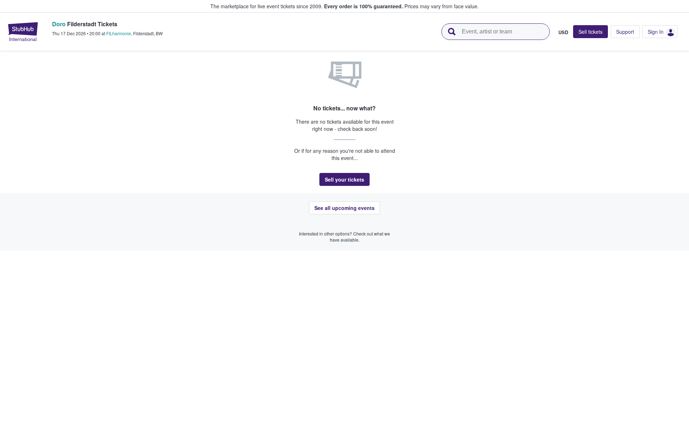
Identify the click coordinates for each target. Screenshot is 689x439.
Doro (59, 24)
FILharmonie (118, 33)
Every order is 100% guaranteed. (363, 6)
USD (563, 32)
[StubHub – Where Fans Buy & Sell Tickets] (23, 32)
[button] (344, 179)
